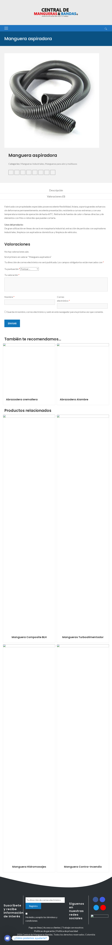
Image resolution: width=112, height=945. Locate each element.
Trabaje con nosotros (72, 927)
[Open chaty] (7, 938)
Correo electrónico (63, 298)
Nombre (9, 296)
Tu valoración (11, 274)
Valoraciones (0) (56, 196)
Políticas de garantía (44, 931)
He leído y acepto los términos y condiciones (41, 919)
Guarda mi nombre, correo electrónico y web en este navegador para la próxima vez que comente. (55, 311)
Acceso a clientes (52, 927)
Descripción (56, 190)
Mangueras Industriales (32, 163)
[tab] (56, 190)
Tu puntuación (12, 269)
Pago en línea (35, 927)
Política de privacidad (67, 931)
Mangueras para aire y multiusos (61, 163)
